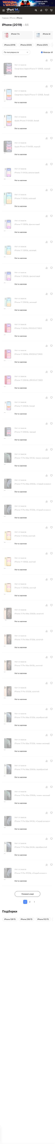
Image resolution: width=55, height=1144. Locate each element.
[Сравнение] (41, 10)
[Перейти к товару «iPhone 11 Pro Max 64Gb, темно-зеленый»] (8, 458)
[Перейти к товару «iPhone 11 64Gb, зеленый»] (8, 198)
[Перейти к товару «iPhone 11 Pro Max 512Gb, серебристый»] (8, 717)
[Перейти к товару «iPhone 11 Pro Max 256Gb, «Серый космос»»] (8, 484)
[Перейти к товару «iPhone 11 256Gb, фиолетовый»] (8, 276)
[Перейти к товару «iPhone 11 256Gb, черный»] (8, 432)
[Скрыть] (52, 3)
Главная (5, 18)
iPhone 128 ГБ (10, 919)
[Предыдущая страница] (21, 902)
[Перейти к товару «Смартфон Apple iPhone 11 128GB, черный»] (8, 68)
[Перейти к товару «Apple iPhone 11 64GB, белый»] (8, 120)
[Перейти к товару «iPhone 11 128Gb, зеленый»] (8, 250)
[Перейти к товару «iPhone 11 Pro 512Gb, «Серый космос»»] (8, 873)
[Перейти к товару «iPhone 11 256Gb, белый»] (8, 406)
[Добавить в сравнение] (46, 60)
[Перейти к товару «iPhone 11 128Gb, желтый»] (8, 561)
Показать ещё (27, 894)
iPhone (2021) (42, 45)
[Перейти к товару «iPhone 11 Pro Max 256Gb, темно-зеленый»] (8, 795)
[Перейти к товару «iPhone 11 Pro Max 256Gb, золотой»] (8, 613)
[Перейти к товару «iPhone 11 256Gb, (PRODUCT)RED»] (8, 380)
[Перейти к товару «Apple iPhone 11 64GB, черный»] (8, 146)
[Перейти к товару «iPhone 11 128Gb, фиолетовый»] (8, 224)
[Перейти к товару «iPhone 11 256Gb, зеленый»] (8, 302)
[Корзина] (51, 10)
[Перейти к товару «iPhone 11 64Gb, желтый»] (8, 535)
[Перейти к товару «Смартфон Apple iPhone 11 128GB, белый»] (8, 94)
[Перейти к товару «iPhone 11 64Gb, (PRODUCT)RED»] (8, 328)
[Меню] (3, 10)
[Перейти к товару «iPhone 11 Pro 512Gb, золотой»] (8, 691)
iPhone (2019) (9, 45)
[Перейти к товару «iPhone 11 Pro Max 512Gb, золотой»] (8, 639)
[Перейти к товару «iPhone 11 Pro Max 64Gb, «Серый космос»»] (8, 821)
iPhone (12, 18)
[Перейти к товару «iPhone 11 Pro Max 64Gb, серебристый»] (8, 847)
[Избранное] (46, 10)
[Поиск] (36, 10)
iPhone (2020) (26, 45)
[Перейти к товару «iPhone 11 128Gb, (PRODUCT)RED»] (8, 354)
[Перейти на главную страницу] (13, 10)
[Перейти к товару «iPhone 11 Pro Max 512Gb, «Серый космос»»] (8, 509)
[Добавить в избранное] (51, 60)
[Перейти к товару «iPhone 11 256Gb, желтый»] (8, 587)
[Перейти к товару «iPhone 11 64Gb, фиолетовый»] (8, 172)
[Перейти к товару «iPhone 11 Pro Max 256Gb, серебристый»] (8, 769)
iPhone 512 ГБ (43, 919)
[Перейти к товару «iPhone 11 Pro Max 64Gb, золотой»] (8, 665)
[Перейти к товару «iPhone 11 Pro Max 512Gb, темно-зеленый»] (8, 743)
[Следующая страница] (34, 902)
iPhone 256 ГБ (26, 919)
